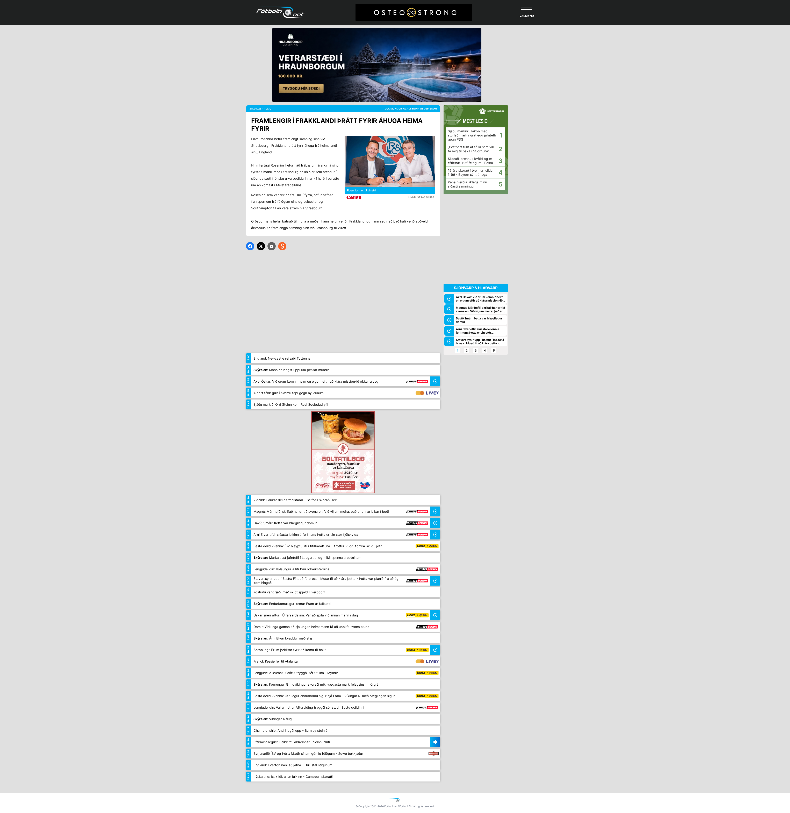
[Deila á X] (261, 246)
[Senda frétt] (271, 246)
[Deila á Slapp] (282, 246)
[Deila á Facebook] (250, 246)
